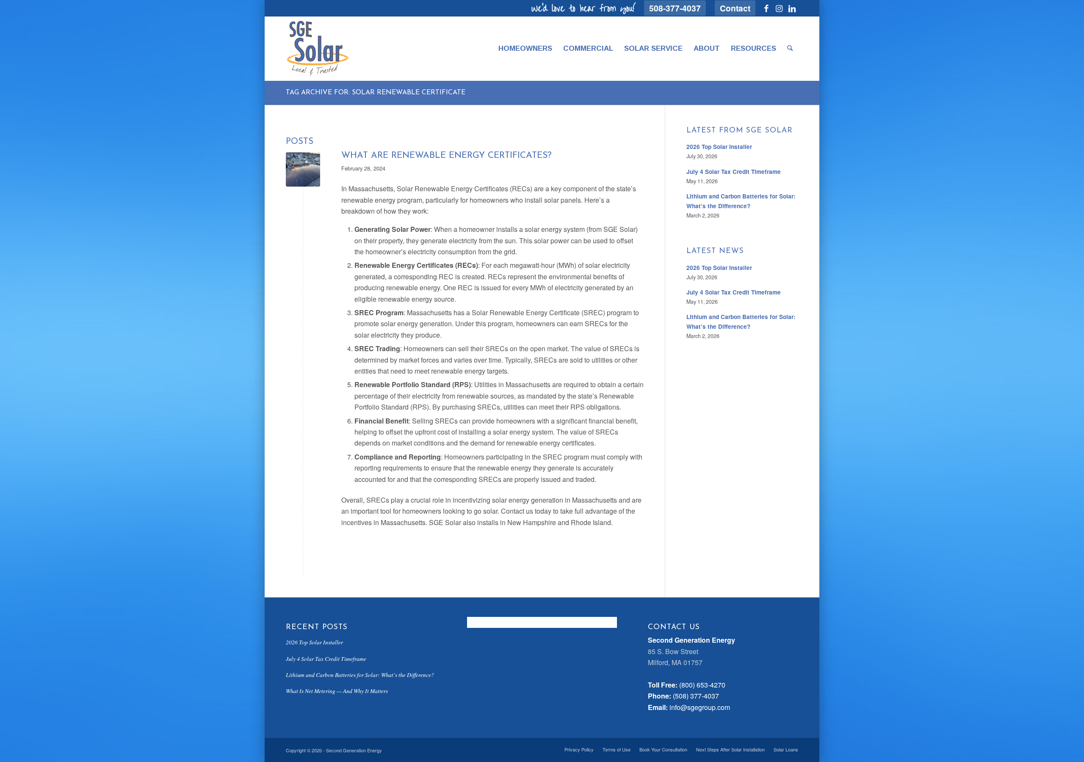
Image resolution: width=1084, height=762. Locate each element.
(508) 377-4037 (696, 696)
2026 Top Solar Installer (719, 147)
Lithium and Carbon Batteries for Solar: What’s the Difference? (360, 675)
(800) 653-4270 (702, 685)
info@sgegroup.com (699, 707)
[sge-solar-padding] (317, 48)
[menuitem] (675, 8)
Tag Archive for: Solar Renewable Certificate (375, 92)
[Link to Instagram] (779, 8)
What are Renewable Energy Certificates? (446, 155)
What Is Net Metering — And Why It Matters (337, 691)
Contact (735, 8)
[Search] (790, 48)
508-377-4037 (675, 8)
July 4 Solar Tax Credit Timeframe (733, 172)
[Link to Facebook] (766, 8)
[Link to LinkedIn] (791, 8)
